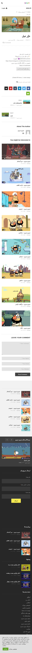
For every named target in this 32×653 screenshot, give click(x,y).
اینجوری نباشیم (26, 608)
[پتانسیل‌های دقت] (16, 102)
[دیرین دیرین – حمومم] (16, 199)
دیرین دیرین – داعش (24, 280)
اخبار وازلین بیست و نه (14, 564)
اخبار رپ (28, 600)
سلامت (28, 629)
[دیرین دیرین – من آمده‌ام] (16, 152)
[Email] (23, 133)
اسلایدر (28, 602)
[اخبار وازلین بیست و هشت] (25, 576)
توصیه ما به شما (26, 610)
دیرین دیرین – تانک (25, 328)
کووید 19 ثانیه (26, 631)
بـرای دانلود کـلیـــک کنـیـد (23, 68)
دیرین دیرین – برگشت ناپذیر (22, 304)
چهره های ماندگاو (25, 613)
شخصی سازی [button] (13, 649)
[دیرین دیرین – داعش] (16, 271)
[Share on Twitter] (24, 88)
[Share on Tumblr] (15, 88)
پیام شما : (27, 492)
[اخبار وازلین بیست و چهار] (25, 584)
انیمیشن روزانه (20, 40)
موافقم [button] (5, 649)
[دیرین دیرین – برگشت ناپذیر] (16, 294)
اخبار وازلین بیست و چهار (13, 581)
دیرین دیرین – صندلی (24, 256)
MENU (28, 8)
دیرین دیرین (21, 130)
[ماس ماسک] (16, 451)
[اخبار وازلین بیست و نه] (25, 567)
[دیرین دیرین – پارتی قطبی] (16, 175)
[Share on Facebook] (28, 88)
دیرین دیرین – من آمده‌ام (23, 161)
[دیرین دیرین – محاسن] (16, 223)
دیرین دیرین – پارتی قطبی (23, 185)
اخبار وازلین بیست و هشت (13, 573)
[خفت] (16, 115)
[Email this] (28, 93)
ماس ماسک (27, 460)
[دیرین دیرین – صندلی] (16, 247)
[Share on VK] (6, 88)
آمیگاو (28, 597)
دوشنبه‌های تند (26, 616)
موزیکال (28, 634)
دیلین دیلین (27, 621)
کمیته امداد (25, 82)
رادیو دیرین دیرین (25, 623)
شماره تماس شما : (25, 484)
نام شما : (27, 477)
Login (4, 8)
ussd (29, 82)
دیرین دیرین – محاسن (24, 232)
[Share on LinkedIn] (19, 88)
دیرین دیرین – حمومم (24, 209)
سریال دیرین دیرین (25, 626)
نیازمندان (20, 82)
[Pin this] (10, 88)
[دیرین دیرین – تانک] (16, 318)
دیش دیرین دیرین (25, 618)
